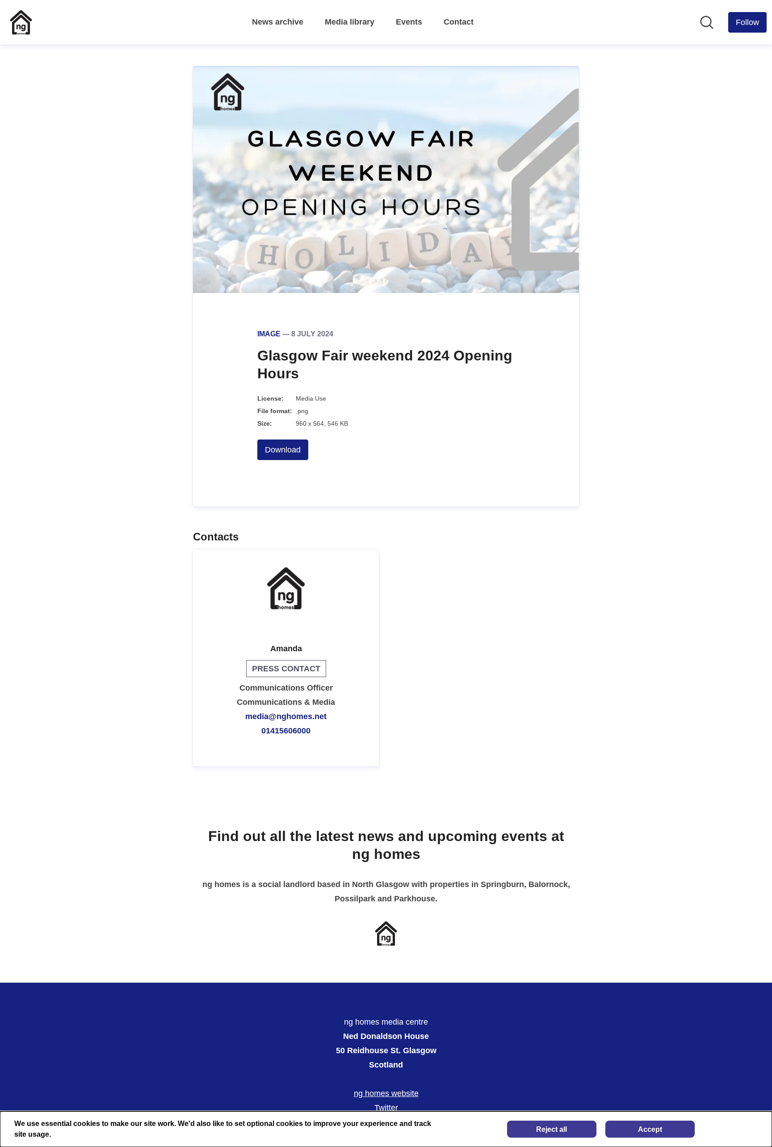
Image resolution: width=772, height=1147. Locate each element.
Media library (349, 21)
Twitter (386, 1107)
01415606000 (285, 730)
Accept (650, 1129)
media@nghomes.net (286, 716)
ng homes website (386, 1093)
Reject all (551, 1129)
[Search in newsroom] (707, 22)
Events (409, 21)
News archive (277, 21)
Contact (459, 21)
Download (283, 449)
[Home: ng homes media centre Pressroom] (21, 22)
